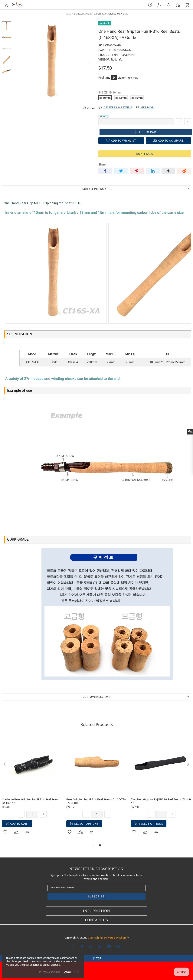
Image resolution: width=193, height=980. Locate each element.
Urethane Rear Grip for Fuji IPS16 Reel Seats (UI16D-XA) (30, 801)
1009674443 (127, 55)
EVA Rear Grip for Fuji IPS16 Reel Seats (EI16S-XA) (161, 801)
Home (68, 14)
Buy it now (144, 153)
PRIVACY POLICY (50, 972)
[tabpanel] (32, 788)
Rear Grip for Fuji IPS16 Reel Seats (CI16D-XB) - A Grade (96, 801)
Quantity (103, 116)
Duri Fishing (17, 4)
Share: (102, 164)
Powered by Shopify (116, 937)
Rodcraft (116, 59)
